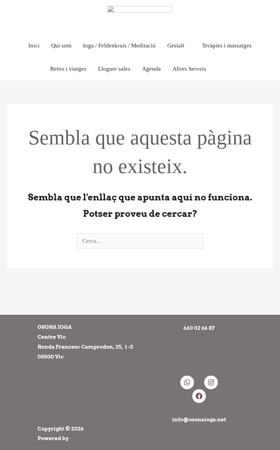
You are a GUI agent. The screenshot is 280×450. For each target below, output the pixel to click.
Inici (34, 45)
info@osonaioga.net (199, 420)
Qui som (61, 45)
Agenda (151, 69)
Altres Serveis (189, 69)
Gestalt (175, 45)
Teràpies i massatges (227, 45)
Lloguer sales (114, 69)
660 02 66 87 (199, 328)
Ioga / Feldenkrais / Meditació (119, 45)
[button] (227, 69)
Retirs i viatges (68, 69)
